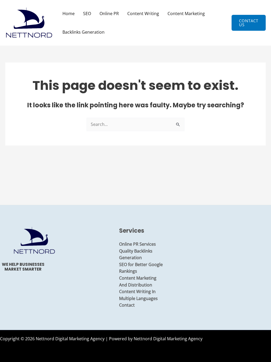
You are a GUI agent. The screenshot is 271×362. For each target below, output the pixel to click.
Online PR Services (137, 244)
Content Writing (143, 13)
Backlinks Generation (83, 32)
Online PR (109, 13)
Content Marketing (186, 13)
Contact (127, 305)
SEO (87, 13)
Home (68, 13)
